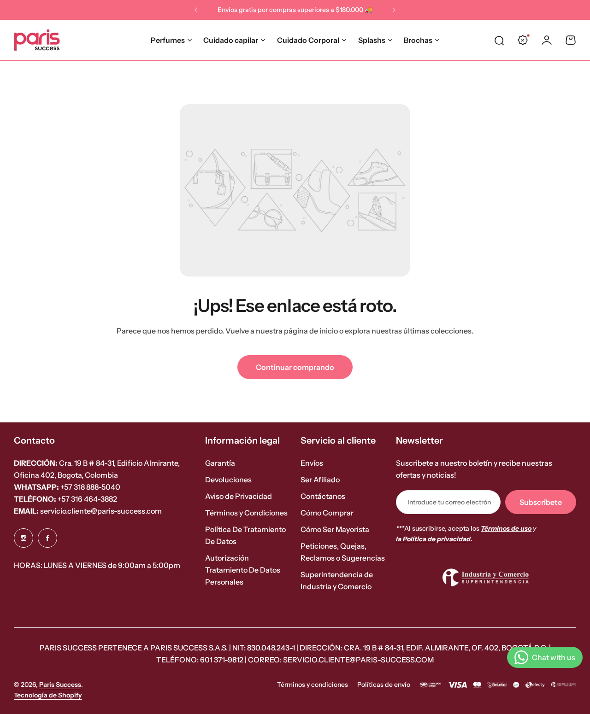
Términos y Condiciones (246, 512)
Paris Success (60, 684)
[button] (196, 10)
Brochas (418, 40)
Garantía (220, 463)
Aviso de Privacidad (238, 496)
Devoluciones (228, 479)
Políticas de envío (383, 684)
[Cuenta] (547, 40)
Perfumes (168, 40)
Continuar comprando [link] (295, 367)
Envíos (312, 463)
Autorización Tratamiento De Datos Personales (242, 569)
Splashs (371, 40)
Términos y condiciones (312, 684)
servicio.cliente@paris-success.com (88, 510)
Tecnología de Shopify (48, 695)
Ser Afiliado (320, 479)
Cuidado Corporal (308, 40)
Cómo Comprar (327, 512)
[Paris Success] (37, 40)
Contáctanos (323, 496)
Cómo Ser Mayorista (335, 529)
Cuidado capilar (230, 40)
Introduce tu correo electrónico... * (449, 502)
